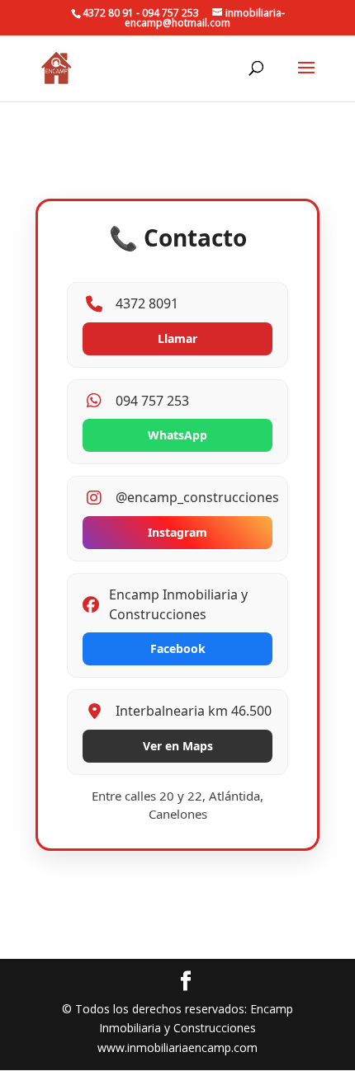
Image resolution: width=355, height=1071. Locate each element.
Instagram (177, 532)
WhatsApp (177, 435)
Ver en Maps (178, 746)
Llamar (177, 338)
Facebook (178, 648)
